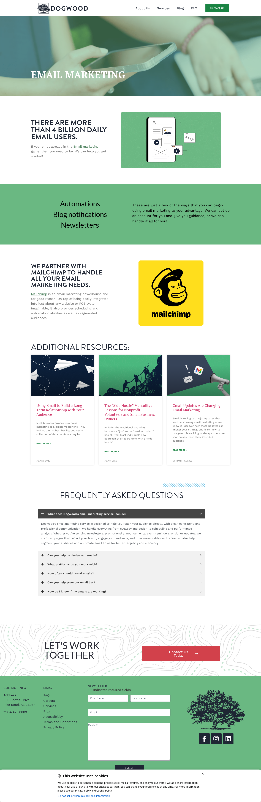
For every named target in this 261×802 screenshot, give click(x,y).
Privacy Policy (53, 727)
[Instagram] (216, 738)
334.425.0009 (16, 712)
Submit (129, 768)
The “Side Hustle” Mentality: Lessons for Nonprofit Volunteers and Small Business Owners (129, 412)
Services (163, 8)
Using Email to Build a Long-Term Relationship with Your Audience (60, 410)
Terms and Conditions (60, 722)
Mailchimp (39, 294)
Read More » (43, 443)
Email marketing (86, 146)
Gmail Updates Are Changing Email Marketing (196, 407)
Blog (180, 8)
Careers (49, 700)
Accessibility (53, 716)
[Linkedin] (228, 738)
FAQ (194, 8)
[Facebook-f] (204, 738)
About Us (142, 8)
